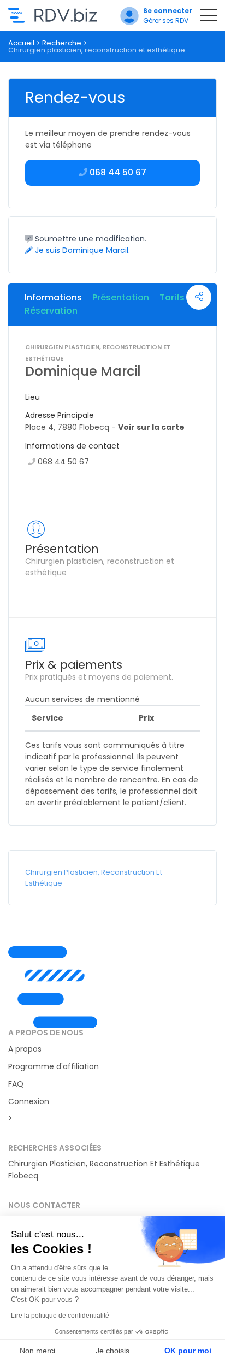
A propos (25, 1048)
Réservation (51, 310)
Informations (53, 297)
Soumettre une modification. (89, 238)
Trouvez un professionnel (52, 15)
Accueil (21, 43)
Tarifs (172, 297)
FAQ (15, 1083)
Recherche (61, 43)
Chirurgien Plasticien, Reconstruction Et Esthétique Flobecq (104, 1169)
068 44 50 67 (63, 461)
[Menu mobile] (208, 17)
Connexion (28, 1101)
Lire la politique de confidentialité (60, 1315)
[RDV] (112, 987)
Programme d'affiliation (53, 1066)
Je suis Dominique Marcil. (81, 250)
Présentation (120, 297)
